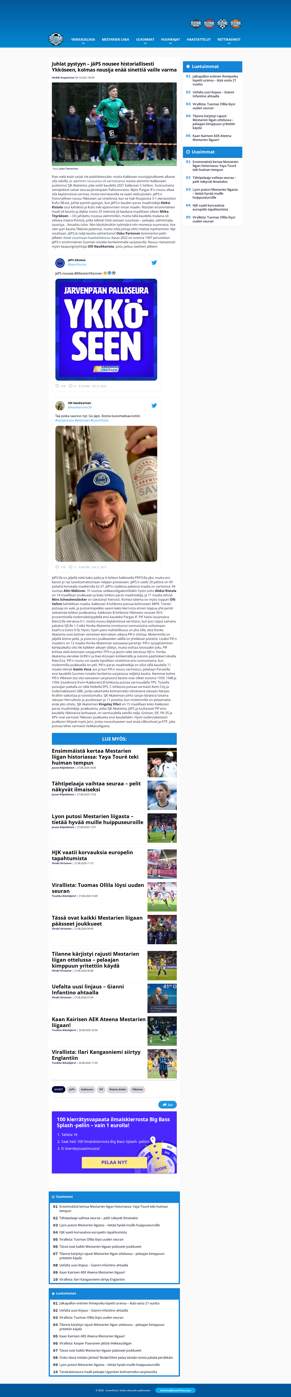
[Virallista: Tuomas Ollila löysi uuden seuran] (162, 897)
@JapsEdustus (77, 264)
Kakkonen (87, 1089)
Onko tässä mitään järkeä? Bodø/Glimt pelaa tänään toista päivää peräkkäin (116, 1357)
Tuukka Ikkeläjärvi (64, 896)
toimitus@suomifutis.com (175, 1390)
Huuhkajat (170, 39)
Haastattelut (199, 39)
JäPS (72, 1089)
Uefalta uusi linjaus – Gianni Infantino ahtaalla (88, 989)
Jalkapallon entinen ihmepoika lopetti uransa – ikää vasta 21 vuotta (109, 1303)
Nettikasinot (229, 39)
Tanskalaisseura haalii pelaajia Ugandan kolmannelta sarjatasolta (108, 1372)
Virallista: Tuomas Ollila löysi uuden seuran (98, 887)
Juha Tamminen (68, 168)
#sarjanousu (64, 420)
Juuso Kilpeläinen (63, 767)
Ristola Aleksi (117, 1089)
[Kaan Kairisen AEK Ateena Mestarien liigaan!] (162, 1031)
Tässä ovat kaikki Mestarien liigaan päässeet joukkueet (97, 920)
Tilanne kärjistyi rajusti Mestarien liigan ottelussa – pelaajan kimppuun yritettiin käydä (95, 959)
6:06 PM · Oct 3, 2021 (93, 567)
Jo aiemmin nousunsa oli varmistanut (97, 181)
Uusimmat (64, 1196)
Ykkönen (137, 1089)
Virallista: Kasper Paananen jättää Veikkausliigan (95, 1343)
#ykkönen (82, 420)
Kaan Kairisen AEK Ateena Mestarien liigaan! (99, 1022)
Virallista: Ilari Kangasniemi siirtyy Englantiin (96, 1054)
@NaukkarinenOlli (80, 407)
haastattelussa (86, 238)
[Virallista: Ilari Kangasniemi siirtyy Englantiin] (162, 1063)
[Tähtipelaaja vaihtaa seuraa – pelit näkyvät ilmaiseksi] (162, 795)
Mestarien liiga (115, 39)
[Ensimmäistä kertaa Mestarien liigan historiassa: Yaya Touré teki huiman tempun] (162, 762)
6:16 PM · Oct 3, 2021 (93, 386)
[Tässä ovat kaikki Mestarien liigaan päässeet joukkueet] (162, 929)
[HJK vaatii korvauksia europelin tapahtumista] (162, 864)
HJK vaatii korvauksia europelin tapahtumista (92, 855)
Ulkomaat (145, 39)
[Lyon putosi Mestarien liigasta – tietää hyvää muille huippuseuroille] (162, 828)
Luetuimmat (66, 1293)
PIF (101, 1089)
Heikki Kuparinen (63, 77)
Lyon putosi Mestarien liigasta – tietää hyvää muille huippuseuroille (97, 819)
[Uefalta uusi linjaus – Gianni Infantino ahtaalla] (162, 998)
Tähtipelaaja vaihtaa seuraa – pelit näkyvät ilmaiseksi (96, 786)
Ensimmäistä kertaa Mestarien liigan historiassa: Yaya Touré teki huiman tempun (95, 756)
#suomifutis (99, 420)
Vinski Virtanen (62, 863)
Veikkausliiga (83, 39)
